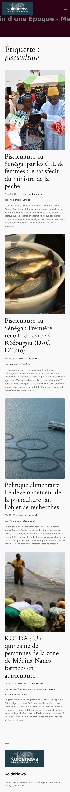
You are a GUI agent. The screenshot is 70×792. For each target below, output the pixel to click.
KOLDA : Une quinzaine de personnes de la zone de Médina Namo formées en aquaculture (32, 657)
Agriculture (15, 364)
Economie (50, 689)
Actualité (14, 689)
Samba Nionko (35, 194)
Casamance (38, 689)
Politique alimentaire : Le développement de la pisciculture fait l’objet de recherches (34, 496)
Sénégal (27, 199)
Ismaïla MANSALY (37, 683)
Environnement (12, 694)
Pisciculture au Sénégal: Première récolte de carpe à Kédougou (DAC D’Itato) (28, 335)
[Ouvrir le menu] (65, 8)
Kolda (24, 694)
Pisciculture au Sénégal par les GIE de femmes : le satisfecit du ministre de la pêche (34, 171)
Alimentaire (15, 199)
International (29, 521)
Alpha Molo (34, 358)
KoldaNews (15, 774)
